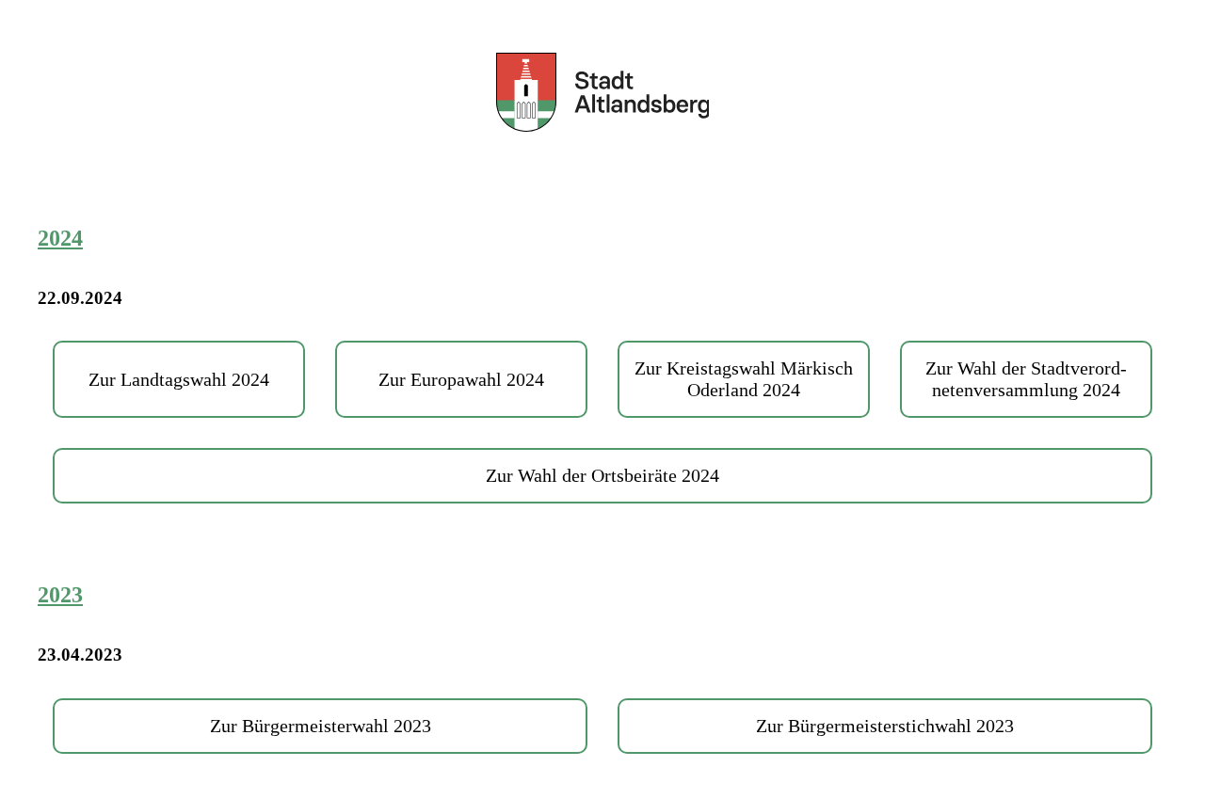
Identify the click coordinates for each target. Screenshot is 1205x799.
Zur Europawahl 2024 (461, 379)
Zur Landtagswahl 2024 (178, 379)
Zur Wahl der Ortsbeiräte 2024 (602, 475)
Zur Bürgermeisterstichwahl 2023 (885, 725)
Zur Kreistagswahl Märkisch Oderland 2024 (744, 379)
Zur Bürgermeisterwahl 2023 (320, 725)
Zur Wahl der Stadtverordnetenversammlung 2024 (1026, 379)
